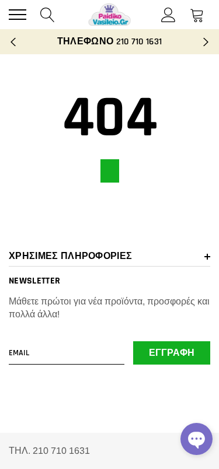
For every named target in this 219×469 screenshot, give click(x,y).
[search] (47, 14)
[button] (196, 439)
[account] (168, 14)
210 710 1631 (139, 42)
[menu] (17, 14)
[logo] (109, 14)
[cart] (197, 14)
